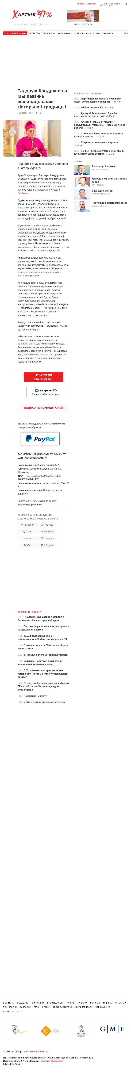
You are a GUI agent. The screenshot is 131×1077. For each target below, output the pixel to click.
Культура (108, 33)
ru (105, 5)
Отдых (45, 1007)
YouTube (48, 524)
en (110, 5)
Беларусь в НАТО (12, 1011)
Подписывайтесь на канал (46, 392)
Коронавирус (103, 1007)
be (101, 5)
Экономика (63, 33)
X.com (28, 531)
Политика (35, 33)
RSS (28, 545)
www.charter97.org (38, 1051)
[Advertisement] (36, 62)
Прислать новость (87, 4)
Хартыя (32, 14)
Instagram (48, 538)
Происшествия (82, 33)
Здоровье (25, 1007)
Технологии (10, 1007)
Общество (49, 33)
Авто (36, 1007)
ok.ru (28, 538)
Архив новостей (111, 4)
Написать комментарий (43, 407)
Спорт (96, 33)
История (95, 1003)
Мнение (78, 161)
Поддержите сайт (43, 377)
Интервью (120, 1003)
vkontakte (49, 531)
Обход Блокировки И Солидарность (72, 1007)
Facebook (29, 524)
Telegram (49, 545)
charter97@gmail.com (52, 1061)
